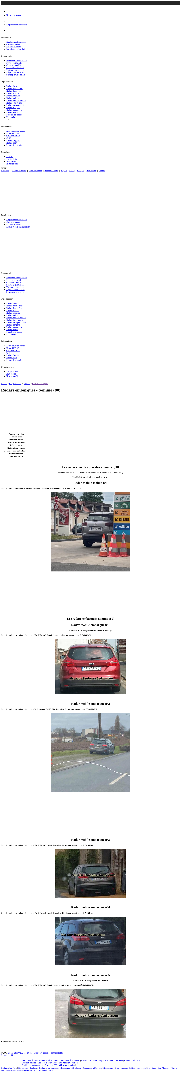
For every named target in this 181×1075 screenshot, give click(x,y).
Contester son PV (13, 65)
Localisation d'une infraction (18, 49)
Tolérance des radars (14, 70)
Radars (4, 383)
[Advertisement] (90, 191)
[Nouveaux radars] (8, 11)
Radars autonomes (14, 110)
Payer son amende (14, 63)
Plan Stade (52, 1063)
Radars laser (11, 143)
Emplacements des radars (16, 42)
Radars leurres (12, 112)
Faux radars (11, 117)
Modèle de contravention (16, 60)
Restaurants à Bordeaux (70, 1060)
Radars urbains (12, 93)
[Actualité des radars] (13, 30)
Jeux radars (11, 161)
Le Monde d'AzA (15, 1053)
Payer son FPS (51, 1065)
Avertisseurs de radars (15, 131)
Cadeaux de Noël (29, 1063)
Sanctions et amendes (15, 67)
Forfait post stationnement (32, 1065)
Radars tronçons (13, 107)
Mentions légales (32, 1053)
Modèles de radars (14, 115)
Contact (102, 171)
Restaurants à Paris (30, 1060)
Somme (27, 383)
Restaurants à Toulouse (48, 1060)
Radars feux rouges (14, 103)
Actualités (5, 171)
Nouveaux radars (13, 47)
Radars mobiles (12, 98)
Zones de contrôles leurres (16, 451)
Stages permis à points (15, 75)
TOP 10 (9, 156)
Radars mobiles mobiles (16, 100)
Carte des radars (13, 44)
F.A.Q (72, 171)
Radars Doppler (13, 140)
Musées (75, 1063)
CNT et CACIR (13, 136)
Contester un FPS (45, 1070)
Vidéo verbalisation (67, 1065)
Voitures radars (16, 456)
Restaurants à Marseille (113, 1060)
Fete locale (42, 1063)
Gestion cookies (7, 1055)
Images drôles (12, 159)
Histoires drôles (12, 164)
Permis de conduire (14, 145)
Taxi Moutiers (64, 1063)
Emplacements (15, 383)
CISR (8, 138)
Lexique (80, 171)
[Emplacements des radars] (8, 21)
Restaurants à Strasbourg (91, 1060)
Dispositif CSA (12, 133)
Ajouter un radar (51, 171)
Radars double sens (14, 88)
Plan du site (91, 171)
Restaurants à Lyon (132, 1060)
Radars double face (14, 91)
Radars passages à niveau (17, 105)
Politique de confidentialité (51, 1053)
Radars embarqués (40, 383)
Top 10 (64, 171)
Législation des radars (15, 72)
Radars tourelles (13, 96)
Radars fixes (11, 86)
